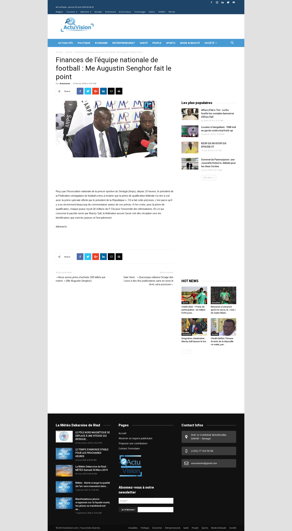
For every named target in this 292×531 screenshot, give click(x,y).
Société (209, 42)
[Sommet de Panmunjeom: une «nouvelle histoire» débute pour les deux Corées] (189, 164)
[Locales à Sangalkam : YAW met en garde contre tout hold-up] (189, 131)
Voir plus (207, 177)
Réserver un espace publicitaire (135, 438)
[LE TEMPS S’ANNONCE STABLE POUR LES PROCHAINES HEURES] (64, 453)
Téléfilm (161, 11)
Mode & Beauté (190, 42)
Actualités (65, 42)
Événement (110, 11)
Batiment (85, 11)
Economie (101, 42)
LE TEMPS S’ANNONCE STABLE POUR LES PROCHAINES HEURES (91, 453)
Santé (144, 42)
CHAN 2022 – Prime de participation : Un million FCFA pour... (193, 309)
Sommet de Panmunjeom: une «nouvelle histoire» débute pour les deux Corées (218, 163)
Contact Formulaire (129, 448)
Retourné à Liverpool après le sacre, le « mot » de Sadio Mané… (223, 309)
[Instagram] (217, 2)
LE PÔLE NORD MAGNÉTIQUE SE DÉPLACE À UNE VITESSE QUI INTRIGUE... (92, 436)
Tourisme (70, 11)
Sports (170, 42)
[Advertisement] (160, 26)
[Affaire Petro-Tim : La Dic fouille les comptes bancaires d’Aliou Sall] (189, 114)
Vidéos (152, 11)
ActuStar (98, 11)
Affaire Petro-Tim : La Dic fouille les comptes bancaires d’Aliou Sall (217, 113)
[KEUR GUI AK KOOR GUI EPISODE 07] (189, 147)
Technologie (139, 11)
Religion (59, 11)
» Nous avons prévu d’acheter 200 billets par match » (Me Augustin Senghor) (80, 279)
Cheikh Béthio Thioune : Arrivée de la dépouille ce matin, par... (222, 341)
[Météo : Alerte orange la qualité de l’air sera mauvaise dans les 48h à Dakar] (64, 487)
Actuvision (65, 83)
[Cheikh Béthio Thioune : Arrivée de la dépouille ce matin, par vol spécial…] (223, 327)
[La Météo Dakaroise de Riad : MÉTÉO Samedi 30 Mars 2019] (64, 471)
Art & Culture (125, 11)
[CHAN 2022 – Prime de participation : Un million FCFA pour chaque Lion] (194, 295)
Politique (84, 42)
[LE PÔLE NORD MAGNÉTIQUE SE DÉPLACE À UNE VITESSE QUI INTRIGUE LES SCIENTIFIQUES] (64, 436)
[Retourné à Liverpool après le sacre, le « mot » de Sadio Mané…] (223, 295)
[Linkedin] (222, 2)
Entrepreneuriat (123, 42)
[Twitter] (228, 2)
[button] (232, 43)
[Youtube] (233, 2)
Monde (172, 11)
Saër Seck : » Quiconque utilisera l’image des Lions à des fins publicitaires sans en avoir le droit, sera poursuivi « (148, 281)
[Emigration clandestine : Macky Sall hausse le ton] (194, 327)
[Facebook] (211, 2)
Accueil (59, 52)
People (156, 42)
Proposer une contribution (133, 443)
